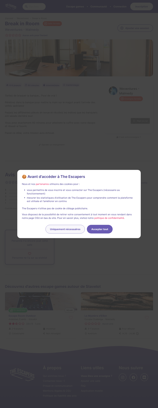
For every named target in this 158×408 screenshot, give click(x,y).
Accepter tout (99, 229)
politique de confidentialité (109, 217)
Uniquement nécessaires (65, 229)
